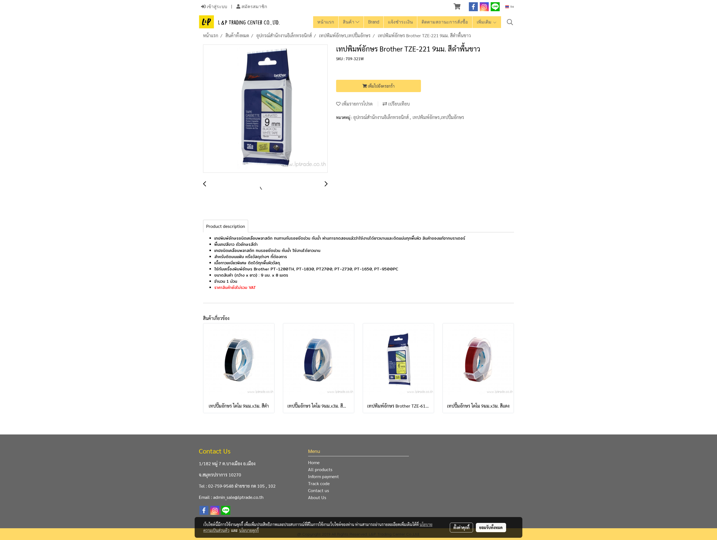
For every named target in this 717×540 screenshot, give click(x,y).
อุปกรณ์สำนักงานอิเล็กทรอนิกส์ (381, 117)
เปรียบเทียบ (398, 104)
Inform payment (323, 476)
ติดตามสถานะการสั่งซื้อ (445, 22)
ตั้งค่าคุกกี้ (461, 527)
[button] (510, 22)
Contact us (318, 490)
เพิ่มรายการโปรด (357, 104)
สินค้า (349, 22)
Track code (319, 483)
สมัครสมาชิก (253, 6)
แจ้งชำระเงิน (400, 22)
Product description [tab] (225, 226)
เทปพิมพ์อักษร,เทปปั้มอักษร (438, 117)
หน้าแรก (325, 22)
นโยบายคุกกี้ (249, 530)
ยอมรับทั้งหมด (491, 527)
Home (314, 462)
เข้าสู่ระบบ (216, 6)
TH (511, 6)
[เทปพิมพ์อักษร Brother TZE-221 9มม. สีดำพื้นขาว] (265, 109)
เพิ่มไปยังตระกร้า (381, 85)
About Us (317, 497)
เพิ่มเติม (485, 22)
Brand (373, 22)
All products (320, 469)
